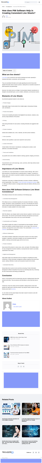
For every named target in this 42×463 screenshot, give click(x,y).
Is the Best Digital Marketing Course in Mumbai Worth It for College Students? (31, 420)
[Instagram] (39, 452)
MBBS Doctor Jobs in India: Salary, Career (18, 337)
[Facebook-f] (33, 452)
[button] (14, 71)
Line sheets (4, 77)
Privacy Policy (5, 457)
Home (3, 6)
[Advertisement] (21, 61)
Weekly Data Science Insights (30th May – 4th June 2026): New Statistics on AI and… (10, 442)
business (14, 289)
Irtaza (14, 304)
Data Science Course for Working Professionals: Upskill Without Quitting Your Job (29, 442)
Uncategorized (9, 6)
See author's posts (17, 306)
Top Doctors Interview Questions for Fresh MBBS (19, 352)
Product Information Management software (27, 182)
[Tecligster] (5, 2)
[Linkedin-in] (36, 452)
